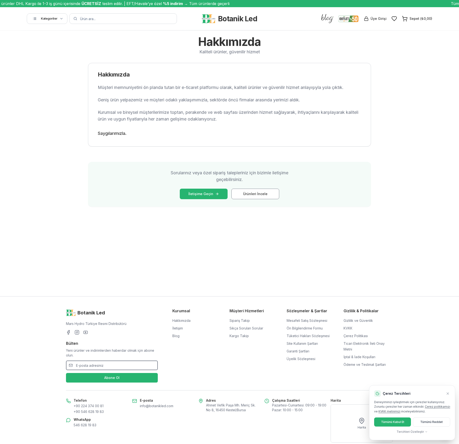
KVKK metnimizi (389, 411)
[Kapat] (447, 393)
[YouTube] (85, 332)
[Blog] (328, 18)
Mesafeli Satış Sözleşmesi (307, 320)
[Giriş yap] (394, 19)
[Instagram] (77, 332)
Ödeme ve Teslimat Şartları (365, 364)
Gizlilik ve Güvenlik (358, 320)
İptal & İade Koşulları (359, 357)
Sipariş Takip (240, 320)
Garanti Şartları (298, 351)
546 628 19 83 (85, 425)
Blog (176, 336)
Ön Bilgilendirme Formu (305, 328)
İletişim (177, 328)
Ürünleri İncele (255, 194)
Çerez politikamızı (437, 406)
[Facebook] (68, 332)
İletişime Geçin (200, 194)
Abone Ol (112, 378)
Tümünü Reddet (431, 422)
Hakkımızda (181, 320)
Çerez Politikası (356, 336)
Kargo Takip (239, 336)
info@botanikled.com (156, 406)
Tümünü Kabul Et (392, 422)
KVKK (348, 328)
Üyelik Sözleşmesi (301, 359)
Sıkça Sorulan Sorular (246, 328)
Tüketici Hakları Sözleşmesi (308, 336)
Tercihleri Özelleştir (410, 431)
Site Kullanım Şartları (302, 343)
